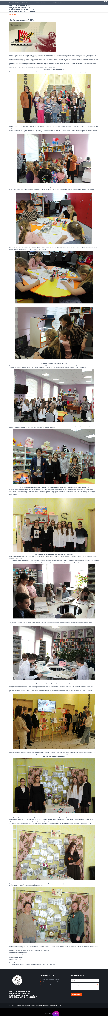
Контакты (91, 8)
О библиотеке (52, 8)
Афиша (82, 8)
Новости (73, 8)
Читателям (63, 8)
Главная (41, 8)
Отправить (76, 994)
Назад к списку (13, 14)
